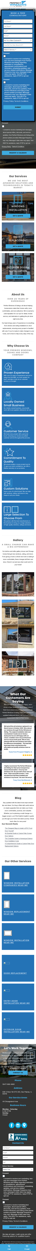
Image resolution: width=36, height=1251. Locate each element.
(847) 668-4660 (18, 9)
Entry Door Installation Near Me (17, 1002)
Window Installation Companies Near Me (16, 884)
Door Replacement (15, 973)
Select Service (7, 1166)
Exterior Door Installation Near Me (17, 1030)
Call (9, 1249)
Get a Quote (18, 216)
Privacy (21, 1243)
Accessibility (27, 1243)
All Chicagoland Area (10, 1101)
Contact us (18, 1073)
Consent (5, 123)
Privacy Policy (6, 146)
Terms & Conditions (18, 146)
